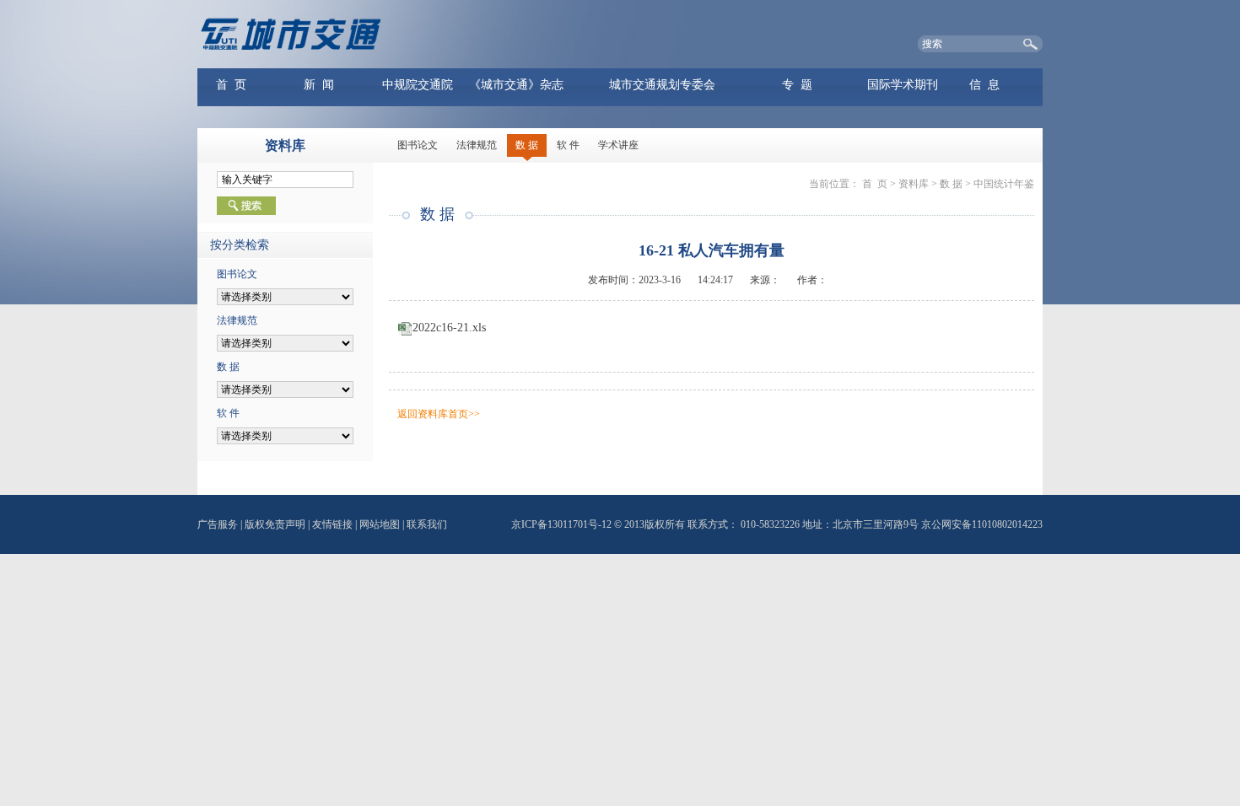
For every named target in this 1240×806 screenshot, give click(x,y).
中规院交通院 (417, 84)
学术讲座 (618, 145)
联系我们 (427, 524)
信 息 (984, 84)
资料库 (913, 184)
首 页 (231, 84)
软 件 (568, 145)
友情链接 (332, 524)
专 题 (797, 84)
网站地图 (379, 524)
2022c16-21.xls (449, 327)
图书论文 (417, 145)
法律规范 (476, 145)
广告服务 (217, 524)
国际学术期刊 (902, 84)
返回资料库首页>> (438, 414)
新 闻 (319, 84)
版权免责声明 (275, 524)
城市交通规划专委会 (662, 84)
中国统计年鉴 (1003, 184)
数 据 (526, 145)
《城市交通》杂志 (516, 84)
